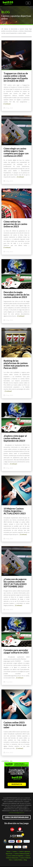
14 (11, 761)
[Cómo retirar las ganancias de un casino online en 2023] (16, 203)
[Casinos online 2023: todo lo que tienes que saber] (16, 704)
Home (8, 851)
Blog (25, 860)
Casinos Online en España (21, 853)
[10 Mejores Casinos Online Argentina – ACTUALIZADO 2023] (16, 490)
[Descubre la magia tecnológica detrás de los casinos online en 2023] (16, 274)
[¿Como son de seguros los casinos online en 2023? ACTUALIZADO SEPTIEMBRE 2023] (16, 561)
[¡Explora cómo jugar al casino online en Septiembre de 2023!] (16, 417)
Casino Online (18, 860)
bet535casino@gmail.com (16, 812)
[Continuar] (7, 104)
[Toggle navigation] (28, 3)
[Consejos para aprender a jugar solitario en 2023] (16, 632)
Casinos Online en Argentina (15, 855)
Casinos (14, 851)
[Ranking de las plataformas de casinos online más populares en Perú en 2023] (16, 342)
